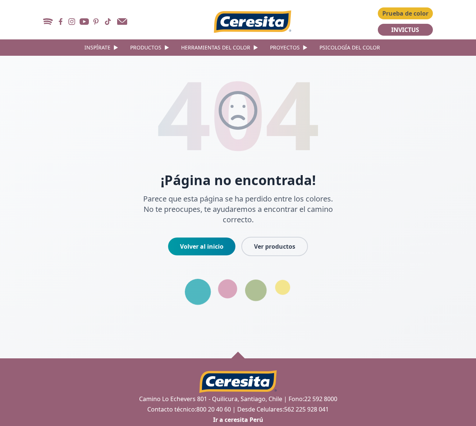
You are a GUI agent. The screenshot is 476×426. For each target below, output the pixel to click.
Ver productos (274, 246)
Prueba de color (405, 13)
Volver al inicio (201, 246)
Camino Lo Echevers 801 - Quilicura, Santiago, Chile (210, 399)
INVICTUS (405, 30)
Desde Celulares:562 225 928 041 (283, 409)
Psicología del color (349, 47)
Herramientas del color (219, 47)
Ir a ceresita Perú (238, 420)
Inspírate (101, 47)
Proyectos (289, 47)
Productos (149, 47)
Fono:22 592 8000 (313, 399)
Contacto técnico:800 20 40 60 (189, 409)
